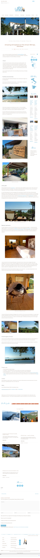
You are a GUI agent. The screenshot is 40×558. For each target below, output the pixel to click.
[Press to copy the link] (39, 556)
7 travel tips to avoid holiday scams (35, 102)
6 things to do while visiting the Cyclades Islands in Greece (10, 434)
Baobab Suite (31, 195)
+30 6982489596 (20, 389)
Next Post (37, 493)
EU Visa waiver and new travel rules (31, 102)
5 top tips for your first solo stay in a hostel (36, 127)
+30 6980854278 (13, 389)
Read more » (36, 118)
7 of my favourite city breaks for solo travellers (31, 128)
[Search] (37, 54)
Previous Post (3, 493)
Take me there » (4, 475)
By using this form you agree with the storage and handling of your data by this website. (16, 515)
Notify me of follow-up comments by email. (8, 520)
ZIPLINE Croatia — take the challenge (27, 435)
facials (24, 228)
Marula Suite (20, 195)
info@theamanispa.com (5, 389)
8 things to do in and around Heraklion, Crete (10, 470)
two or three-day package (19, 229)
